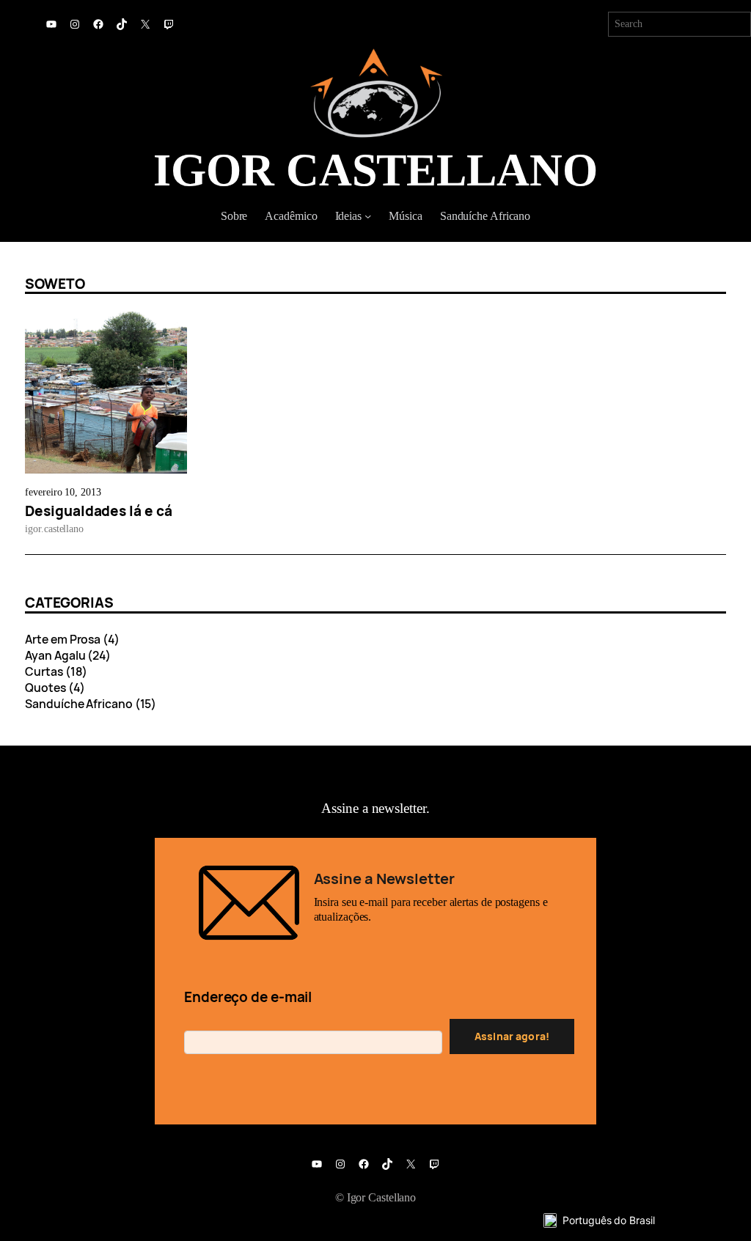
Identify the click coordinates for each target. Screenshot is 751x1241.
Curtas (43, 671)
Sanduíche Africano (78, 704)
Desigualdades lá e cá (98, 511)
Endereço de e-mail (248, 996)
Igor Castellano (375, 170)
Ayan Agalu (55, 655)
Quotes (45, 688)
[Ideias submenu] (367, 216)
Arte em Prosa (62, 639)
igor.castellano (54, 528)
